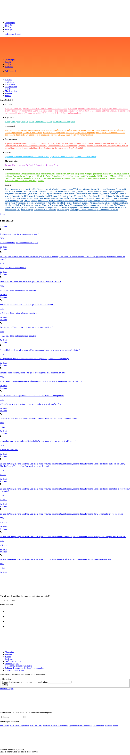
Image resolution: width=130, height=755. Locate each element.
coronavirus (4, 726)
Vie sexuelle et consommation (61, 200)
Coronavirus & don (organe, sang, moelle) (92, 194)
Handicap (28, 189)
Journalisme (98, 200)
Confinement (108, 200)
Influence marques (65, 143)
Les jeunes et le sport (25, 210)
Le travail (47, 189)
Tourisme (9, 146)
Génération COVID (15, 198)
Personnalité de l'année (54, 113)
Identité (24, 130)
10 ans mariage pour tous (71, 207)
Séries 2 (91, 143)
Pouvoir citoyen (19, 176)
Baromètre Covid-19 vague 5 (95, 196)
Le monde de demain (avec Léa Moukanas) (81, 203)
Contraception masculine (95, 205)
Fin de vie (90, 111)
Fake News (72, 108)
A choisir (113, 130)
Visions (90, 146)
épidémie (38, 726)
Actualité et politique (54, 176)
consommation (98, 726)
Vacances (29, 113)
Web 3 (13, 207)
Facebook (30, 165)
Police (90, 200)
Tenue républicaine (109, 198)
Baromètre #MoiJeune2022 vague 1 (115, 176)
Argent (8, 143)
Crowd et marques (18, 143)
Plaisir (36, 210)
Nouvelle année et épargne (44, 148)
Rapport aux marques (49, 143)
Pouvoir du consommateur (104, 146)
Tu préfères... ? (40, 122)
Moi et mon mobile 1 (21, 146)
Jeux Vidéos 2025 (76, 148)
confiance (108, 726)
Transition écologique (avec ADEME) (30, 194)
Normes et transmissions (32, 132)
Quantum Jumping (79, 178)
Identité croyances (73, 132)
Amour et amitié (86, 135)
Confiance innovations (47, 191)
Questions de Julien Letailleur (17, 157)
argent (71, 726)
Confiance (60, 191)
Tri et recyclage (63, 210)
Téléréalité (59, 203)
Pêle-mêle (121, 130)
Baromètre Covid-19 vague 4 (71, 196)
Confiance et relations (13, 191)
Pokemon (36, 143)
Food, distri (123, 143)
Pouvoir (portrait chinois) (65, 194)
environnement (86, 726)
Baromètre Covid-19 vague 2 (23, 196)
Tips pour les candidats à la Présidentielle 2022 (23, 178)
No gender (102, 189)
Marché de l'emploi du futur (49, 207)
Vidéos (8, 27)
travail (32, 726)
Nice (55, 108)
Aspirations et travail (116, 132)
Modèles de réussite (109, 207)
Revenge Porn (52, 165)
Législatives (39, 181)
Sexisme (97, 191)
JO (43, 113)
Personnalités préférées (74, 191)
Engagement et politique (30, 174)
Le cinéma (59, 148)
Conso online (15, 148)
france (115, 726)
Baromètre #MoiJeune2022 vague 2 (57, 178)
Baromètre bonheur (13, 130)
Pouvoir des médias (24, 111)
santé (12, 726)
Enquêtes (8, 25)
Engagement (123, 198)
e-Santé (71, 189)
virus (66, 726)
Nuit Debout (62, 108)
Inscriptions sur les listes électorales (54, 174)
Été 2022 (61, 135)
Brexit (25, 108)
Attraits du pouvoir (87, 132)
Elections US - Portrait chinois (40, 108)
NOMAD (57, 122)
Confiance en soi (86, 130)
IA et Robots (38, 189)
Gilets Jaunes (122, 108)
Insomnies (85, 207)
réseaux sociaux (57, 726)
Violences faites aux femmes (85, 189)
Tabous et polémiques (13, 132)
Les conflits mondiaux (72, 113)
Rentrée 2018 (57, 130)
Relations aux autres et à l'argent (36, 205)
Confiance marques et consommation (62, 146)
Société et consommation (73, 198)
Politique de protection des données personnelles (24, 668)
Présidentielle (122, 178)
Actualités (37, 113)
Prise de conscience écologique (60, 111)
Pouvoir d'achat (79, 111)
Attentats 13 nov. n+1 (13, 108)
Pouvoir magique (68, 122)
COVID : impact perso (14, 200)
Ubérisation (113, 143)
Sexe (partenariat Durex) (59, 205)
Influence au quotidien (43, 130)
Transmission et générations (54, 132)
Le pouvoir (50, 194)
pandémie (47, 726)
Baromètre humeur (71, 130)
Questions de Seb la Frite (39, 157)
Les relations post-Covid (33, 198)
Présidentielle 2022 (93, 176)
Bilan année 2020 (80, 200)
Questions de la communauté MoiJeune (41, 135)
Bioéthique (111, 189)
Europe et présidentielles (35, 176)
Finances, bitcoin (102, 143)
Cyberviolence (40, 165)
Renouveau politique (112, 174)
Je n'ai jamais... (102, 132)
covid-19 (18, 726)
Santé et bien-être (72, 135)
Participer (9, 29)
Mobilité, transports (59, 189)
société (77, 726)
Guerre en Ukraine (39, 111)
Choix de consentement (14, 670)
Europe (109, 191)
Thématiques (10, 22)
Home (2, 214)
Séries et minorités (77, 205)
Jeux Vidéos (89, 191)
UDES (49, 122)
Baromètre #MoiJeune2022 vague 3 (101, 178)
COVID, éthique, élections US (36, 200)
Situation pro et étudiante (45, 203)
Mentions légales (12, 663)
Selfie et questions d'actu (53, 198)
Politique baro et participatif (74, 176)
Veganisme (82, 146)
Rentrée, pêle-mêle (109, 108)
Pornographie (121, 189)
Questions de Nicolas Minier (85, 157)
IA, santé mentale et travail (107, 210)
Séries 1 (84, 143)
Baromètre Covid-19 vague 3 (47, 196)
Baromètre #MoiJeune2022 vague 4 (19, 181)
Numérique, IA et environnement (83, 210)
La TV (29, 143)
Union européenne (76, 174)
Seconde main (27, 148)
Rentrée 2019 (10, 111)
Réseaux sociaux (18, 165)
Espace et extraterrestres (14, 189)
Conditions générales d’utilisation (18, 666)
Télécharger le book (13, 34)
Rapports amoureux (101, 130)
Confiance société (30, 191)
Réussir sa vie (95, 207)
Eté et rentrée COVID (92, 198)
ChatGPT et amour (117, 111)
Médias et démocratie (47, 210)
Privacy (8, 165)
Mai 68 (98, 108)
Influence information (86, 108)
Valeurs (31, 130)
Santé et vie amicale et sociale (22, 203)
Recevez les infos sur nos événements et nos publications (25, 682)
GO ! (5, 685)
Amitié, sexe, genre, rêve (15, 122)
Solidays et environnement (26, 207)
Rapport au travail (102, 111)
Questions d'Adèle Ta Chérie (61, 157)
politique (25, 726)
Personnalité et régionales (15, 135)
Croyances (30, 122)
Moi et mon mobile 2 (38, 146)
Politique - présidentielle (94, 174)
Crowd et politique (12, 174)
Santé (66, 148)
